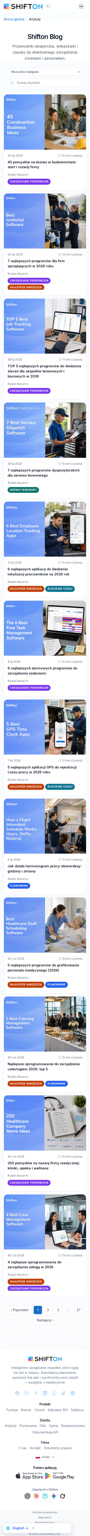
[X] (35, 1393)
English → (20, 1528)
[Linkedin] (45, 1393)
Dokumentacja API (45, 1432)
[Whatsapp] (54, 1393)
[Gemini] (54, 1496)
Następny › (45, 1320)
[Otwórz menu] (81, 6)
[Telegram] (72, 1393)
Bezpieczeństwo (73, 1426)
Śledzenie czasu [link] (60, 588)
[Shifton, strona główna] (45, 1359)
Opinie (53, 1426)
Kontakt (35, 1448)
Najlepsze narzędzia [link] (26, 287)
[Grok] (63, 1496)
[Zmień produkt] (48, 6)
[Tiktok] (63, 1393)
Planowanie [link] (19, 885)
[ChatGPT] (27, 1496)
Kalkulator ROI (58, 1410)
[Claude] (36, 1496)
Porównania (28, 1426)
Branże (26, 1410)
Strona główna (14, 19)
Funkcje (12, 1410)
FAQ (43, 1426)
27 (79, 1310)
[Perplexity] (45, 1496)
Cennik (39, 1410)
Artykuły (10, 1426)
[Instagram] (26, 1393)
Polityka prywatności (45, 1512)
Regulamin (45, 1517)
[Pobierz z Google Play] (59, 1475)
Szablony (77, 1410)
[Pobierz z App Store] (29, 1475)
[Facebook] (17, 1393)
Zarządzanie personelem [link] (29, 181)
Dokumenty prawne (58, 1448)
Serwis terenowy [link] (23, 489)
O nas (22, 1448)
